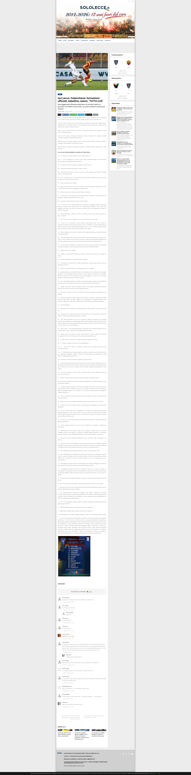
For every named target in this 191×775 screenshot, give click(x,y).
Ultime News (116, 103)
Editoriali (71, 40)
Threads (89, 114)
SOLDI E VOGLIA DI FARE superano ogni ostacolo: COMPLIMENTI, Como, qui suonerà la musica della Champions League (123, 161)
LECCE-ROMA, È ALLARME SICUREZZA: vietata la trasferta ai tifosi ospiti (98, 734)
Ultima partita (116, 78)
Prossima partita (117, 55)
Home (59, 40)
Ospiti (77, 40)
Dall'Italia (100, 40)
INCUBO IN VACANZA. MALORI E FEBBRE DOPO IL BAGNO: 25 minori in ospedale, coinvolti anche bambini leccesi (82, 736)
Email (96, 114)
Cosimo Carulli (61, 111)
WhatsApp (73, 114)
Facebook (65, 114)
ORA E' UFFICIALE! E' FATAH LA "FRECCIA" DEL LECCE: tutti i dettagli (124, 152)
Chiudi (159, 773)
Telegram (81, 114)
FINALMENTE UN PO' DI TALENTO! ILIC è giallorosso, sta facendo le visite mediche (125, 143)
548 (94, 731)
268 (77, 731)
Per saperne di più (152, 773)
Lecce (64, 40)
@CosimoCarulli (70, 111)
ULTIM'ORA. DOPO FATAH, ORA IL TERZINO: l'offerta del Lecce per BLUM (64, 734)
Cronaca (92, 40)
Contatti (107, 40)
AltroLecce (84, 40)
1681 (60, 731)
